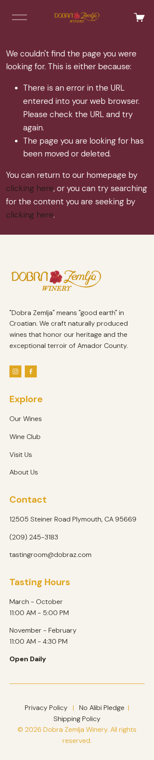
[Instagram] (15, 371)
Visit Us (20, 454)
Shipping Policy (77, 718)
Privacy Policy (46, 707)
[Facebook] (31, 371)
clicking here (29, 188)
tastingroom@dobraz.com (50, 554)
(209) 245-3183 (33, 537)
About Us (23, 472)
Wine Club (25, 436)
